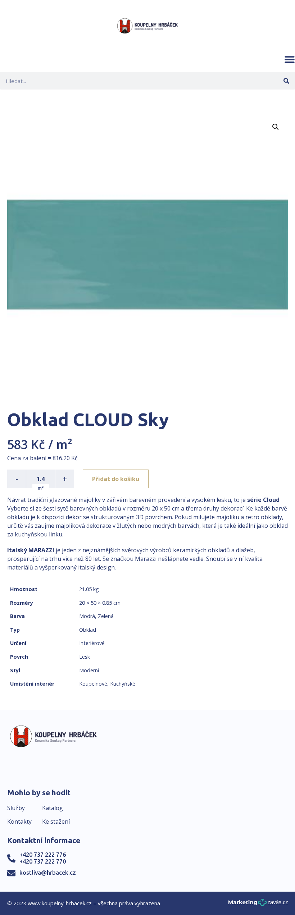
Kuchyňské (122, 683)
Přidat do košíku (115, 479)
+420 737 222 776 (42, 854)
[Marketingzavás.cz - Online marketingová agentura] (258, 904)
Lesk (84, 656)
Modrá (87, 616)
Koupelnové (93, 683)
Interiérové (92, 643)
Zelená (106, 616)
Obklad (87, 629)
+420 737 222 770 (42, 861)
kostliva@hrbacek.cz (47, 872)
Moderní (89, 670)
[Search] (286, 81)
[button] (289, 59)
